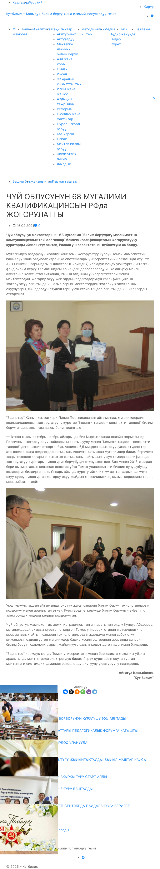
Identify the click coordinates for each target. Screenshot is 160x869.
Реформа (64, 109)
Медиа (110, 29)
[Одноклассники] (77, 691)
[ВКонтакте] (65, 691)
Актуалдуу (65, 39)
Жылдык (64, 164)
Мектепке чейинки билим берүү (67, 49)
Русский (35, 2)
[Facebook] (152, 16)
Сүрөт (116, 44)
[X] (71, 691)
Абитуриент (66, 34)
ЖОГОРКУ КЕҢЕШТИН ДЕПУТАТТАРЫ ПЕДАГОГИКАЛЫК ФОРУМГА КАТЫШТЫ (73, 730)
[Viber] (88, 691)
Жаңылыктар (62, 29)
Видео (116, 39)
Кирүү (149, 7)
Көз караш (65, 134)
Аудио (116, 34)
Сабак (62, 139)
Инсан (62, 74)
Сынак (62, 69)
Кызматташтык (64, 181)
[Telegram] (94, 691)
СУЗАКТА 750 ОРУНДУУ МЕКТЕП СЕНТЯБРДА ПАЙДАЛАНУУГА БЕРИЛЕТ (69, 806)
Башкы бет (21, 181)
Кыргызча (20, 2)
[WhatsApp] (82, 691)
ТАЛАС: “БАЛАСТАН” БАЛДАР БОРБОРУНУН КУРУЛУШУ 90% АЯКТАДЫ (67, 718)
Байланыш (143, 29)
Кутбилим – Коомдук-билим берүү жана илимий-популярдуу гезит (61, 14)
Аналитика (42, 29)
